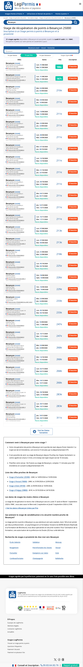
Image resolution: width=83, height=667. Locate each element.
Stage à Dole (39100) (17, 486)
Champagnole (38, 558)
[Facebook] (59, 659)
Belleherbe (59, 558)
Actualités (10, 632)
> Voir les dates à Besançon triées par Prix (21, 508)
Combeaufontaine (16, 558)
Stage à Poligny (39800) (18, 490)
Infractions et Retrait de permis (39, 14)
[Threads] (63, 659)
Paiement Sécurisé (13, 649)
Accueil (6, 18)
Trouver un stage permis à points (18, 643)
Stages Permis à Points (14, 14)
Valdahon (36, 542)
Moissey (58, 542)
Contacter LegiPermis (14, 629)
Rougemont (14, 548)
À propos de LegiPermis (15, 623)
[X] (55, 659)
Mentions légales (13, 626)
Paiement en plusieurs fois (16, 652)
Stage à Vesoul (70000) (18, 481)
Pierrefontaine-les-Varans (42, 548)
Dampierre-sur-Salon (40, 553)
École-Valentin (15, 542)
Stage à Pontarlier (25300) (19, 477)
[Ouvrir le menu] (80, 4)
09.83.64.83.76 (51, 665)
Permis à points (61, 14)
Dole (57, 553)
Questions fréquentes (14, 646)
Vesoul (43, 48)
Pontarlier (51, 48)
